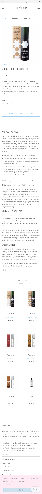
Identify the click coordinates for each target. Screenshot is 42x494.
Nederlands (33, 2)
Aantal (5, 100)
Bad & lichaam (7, 467)
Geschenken (7, 474)
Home (4, 18)
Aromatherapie (8, 470)
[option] (21, 43)
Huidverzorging (8, 459)
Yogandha (6, 64)
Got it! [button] (21, 490)
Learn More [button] (8, 484)
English (27, 2)
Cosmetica (6, 463)
